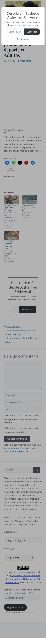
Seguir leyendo (23, 39)
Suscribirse (32, 31)
